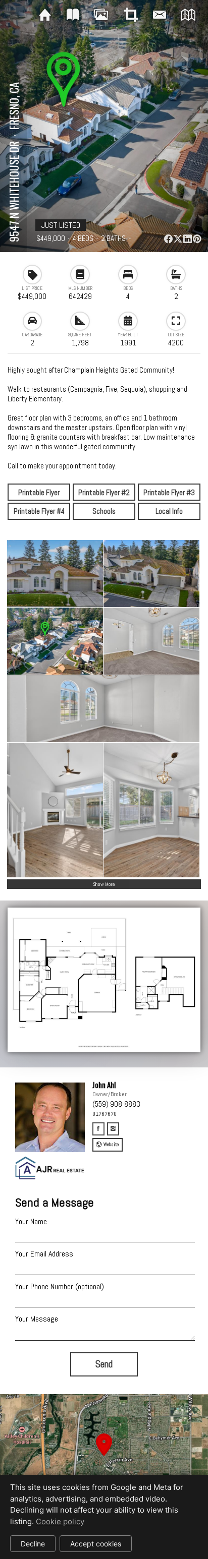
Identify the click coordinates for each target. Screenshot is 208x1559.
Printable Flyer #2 (104, 492)
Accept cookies (95, 1543)
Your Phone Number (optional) (59, 1286)
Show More (104, 884)
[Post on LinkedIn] (187, 238)
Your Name (31, 1221)
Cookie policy (60, 1521)
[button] (104, 1456)
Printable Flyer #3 (169, 492)
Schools (104, 511)
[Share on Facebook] (168, 238)
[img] (45, 15)
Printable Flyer (39, 492)
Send (104, 1364)
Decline (33, 1543)
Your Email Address (44, 1253)
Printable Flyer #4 (39, 511)
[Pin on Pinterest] (197, 238)
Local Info (169, 511)
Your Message (36, 1318)
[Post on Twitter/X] (178, 238)
